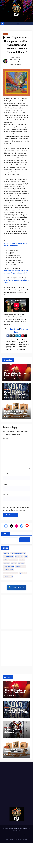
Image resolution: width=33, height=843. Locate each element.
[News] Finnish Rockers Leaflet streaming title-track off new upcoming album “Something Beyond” (11, 344)
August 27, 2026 (11, 715)
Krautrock (6, 563)
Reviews (7, 727)
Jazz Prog (22, 559)
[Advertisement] (16, 612)
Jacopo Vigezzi (15, 57)
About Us (25, 839)
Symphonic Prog (8, 576)
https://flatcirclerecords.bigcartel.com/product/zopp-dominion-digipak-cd (16, 273)
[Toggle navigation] (18, 23)
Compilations (18, 839)
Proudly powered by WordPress (11, 828)
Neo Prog (13, 563)
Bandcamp (14, 329)
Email (5, 484)
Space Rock (23, 573)
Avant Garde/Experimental (18, 553)
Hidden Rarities (9, 839)
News (5, 34)
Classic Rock (18, 556)
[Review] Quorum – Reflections (12, 730)
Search (6, 534)
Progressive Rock (20, 566)
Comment (6, 438)
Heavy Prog (14, 559)
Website (5, 494)
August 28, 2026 (11, 695)
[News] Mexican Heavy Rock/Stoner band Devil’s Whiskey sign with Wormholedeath (22, 344)
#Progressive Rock (15, 64)
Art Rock (6, 553)
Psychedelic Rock (8, 569)
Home (4, 835)
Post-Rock (21, 563)
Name (5, 474)
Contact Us (27, 835)
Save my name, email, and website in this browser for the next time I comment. (16, 509)
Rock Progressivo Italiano (11, 573)
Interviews (20, 835)
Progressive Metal (9, 566)
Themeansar (16, 830)
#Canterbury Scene (16, 62)
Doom (25, 556)
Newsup (26, 828)
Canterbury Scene (8, 556)
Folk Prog (6, 559)
